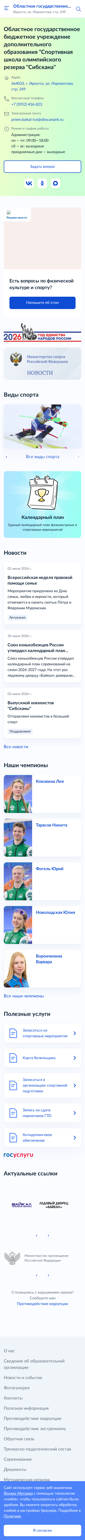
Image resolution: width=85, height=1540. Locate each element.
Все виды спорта (42, 457)
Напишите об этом (42, 303)
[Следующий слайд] (48, 1235)
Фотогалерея (17, 1388)
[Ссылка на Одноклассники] (42, 183)
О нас (9, 1351)
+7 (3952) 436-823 (26, 104)
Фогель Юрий (50, 869)
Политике (12, 1516)
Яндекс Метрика (18, 1493)
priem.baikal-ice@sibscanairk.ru (37, 120)
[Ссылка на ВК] (29, 183)
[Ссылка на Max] (56, 183)
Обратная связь (19, 1439)
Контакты (13, 1398)
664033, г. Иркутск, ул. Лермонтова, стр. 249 (42, 86)
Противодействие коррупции (42, 1304)
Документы (15, 1470)
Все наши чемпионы (24, 996)
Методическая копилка (27, 1480)
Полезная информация (26, 1408)
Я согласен (42, 1530)
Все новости (16, 747)
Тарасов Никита (51, 825)
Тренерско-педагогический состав (37, 1449)
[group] (42, 1205)
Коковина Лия (50, 781)
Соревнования (18, 1459)
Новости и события (23, 1378)
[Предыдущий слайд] (6, 457)
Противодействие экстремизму (35, 1429)
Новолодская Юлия (55, 913)
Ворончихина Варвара (49, 959)
